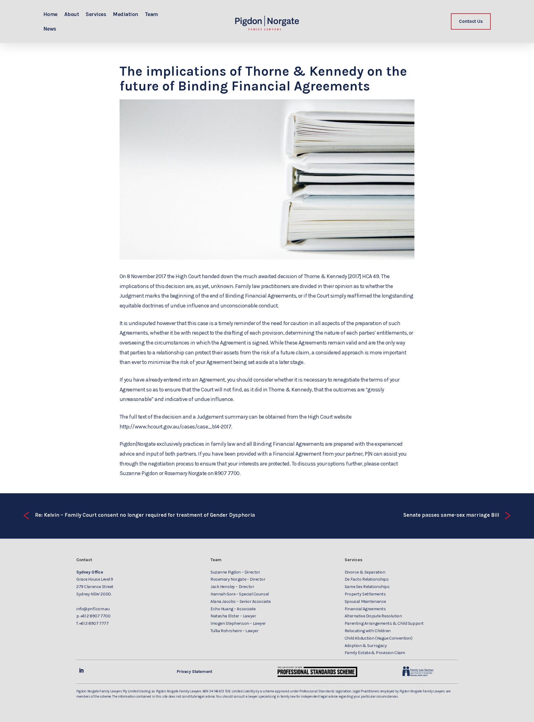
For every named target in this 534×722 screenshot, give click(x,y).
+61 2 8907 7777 (94, 623)
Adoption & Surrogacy (366, 645)
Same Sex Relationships (367, 586)
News (49, 29)
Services (96, 14)
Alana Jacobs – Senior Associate (240, 601)
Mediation (125, 14)
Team (151, 14)
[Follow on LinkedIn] (81, 670)
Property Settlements (365, 594)
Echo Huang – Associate (233, 608)
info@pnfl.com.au (92, 608)
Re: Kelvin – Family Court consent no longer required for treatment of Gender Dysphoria (139, 515)
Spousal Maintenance (365, 601)
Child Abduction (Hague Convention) (379, 638)
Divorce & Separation (365, 572)
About (71, 14)
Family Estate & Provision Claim (375, 652)
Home (50, 14)
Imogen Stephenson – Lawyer (238, 623)
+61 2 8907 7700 (95, 616)
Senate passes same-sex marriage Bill (457, 515)
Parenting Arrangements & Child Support (384, 623)
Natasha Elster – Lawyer (233, 616)
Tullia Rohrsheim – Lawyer (234, 630)
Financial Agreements (365, 608)
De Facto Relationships (367, 579)
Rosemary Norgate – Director (237, 579)
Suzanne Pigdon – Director (235, 572)
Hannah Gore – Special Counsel (239, 594)
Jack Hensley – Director (232, 586)
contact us (471, 21)
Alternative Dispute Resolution (373, 616)
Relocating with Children (368, 630)
